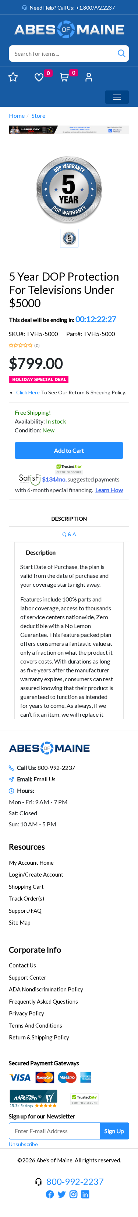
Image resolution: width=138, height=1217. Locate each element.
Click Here (28, 392)
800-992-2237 (56, 767)
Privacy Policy (26, 1013)
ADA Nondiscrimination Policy (46, 989)
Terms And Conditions (35, 1025)
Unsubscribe (23, 1144)
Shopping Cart (26, 886)
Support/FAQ (25, 910)
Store (38, 115)
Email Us (44, 778)
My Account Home (31, 862)
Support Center (27, 977)
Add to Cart (69, 450)
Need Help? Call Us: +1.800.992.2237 (72, 7)
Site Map (20, 922)
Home (17, 115)
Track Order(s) (26, 898)
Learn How (109, 490)
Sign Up (114, 1130)
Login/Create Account (36, 874)
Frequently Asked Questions (43, 1001)
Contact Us (22, 965)
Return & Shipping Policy (39, 1037)
